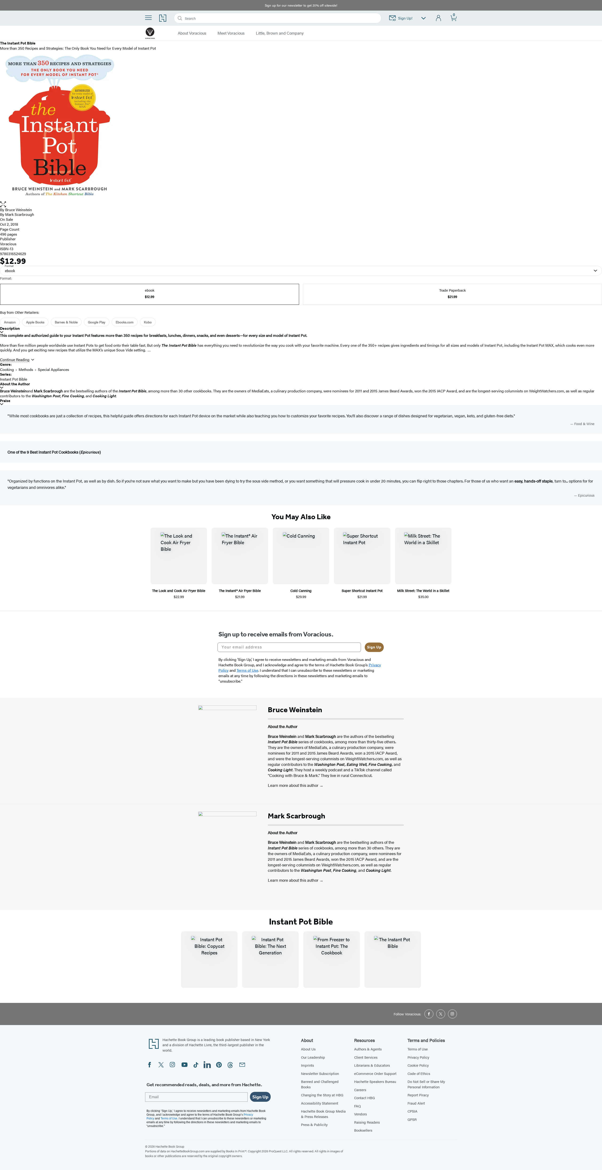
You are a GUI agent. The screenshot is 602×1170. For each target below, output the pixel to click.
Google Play (96, 322)
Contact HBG (364, 1097)
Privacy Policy (418, 1057)
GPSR (412, 1119)
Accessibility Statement (319, 1103)
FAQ (357, 1105)
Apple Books (35, 322)
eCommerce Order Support (375, 1073)
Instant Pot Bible (13, 379)
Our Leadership (313, 1057)
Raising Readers (367, 1122)
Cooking (7, 369)
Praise (5, 400)
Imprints (307, 1065)
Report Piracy (418, 1094)
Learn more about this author (293, 785)
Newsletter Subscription (320, 1073)
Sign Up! (405, 18)
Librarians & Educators (372, 1065)
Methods (26, 369)
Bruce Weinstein (18, 209)
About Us (308, 1048)
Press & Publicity (314, 1124)
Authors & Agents (368, 1048)
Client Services (365, 1057)
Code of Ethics (419, 1073)
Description (10, 328)
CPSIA (412, 1111)
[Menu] (148, 18)
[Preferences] (423, 18)
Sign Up (374, 647)
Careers (360, 1089)
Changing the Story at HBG (322, 1094)
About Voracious (192, 33)
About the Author (15, 384)
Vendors (360, 1113)
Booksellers (363, 1130)
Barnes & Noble (66, 322)
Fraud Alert (416, 1103)
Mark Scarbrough (19, 214)
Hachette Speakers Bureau (375, 1081)
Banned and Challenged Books (320, 1084)
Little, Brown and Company (280, 33)
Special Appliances (53, 369)
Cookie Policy (418, 1065)
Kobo (148, 322)
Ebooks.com (125, 322)
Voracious (8, 243)
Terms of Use (418, 1048)
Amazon (10, 322)
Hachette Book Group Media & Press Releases (323, 1114)
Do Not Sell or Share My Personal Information (426, 1084)
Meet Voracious (231, 33)
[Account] (439, 18)
